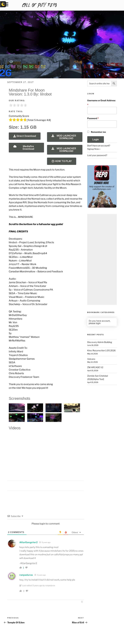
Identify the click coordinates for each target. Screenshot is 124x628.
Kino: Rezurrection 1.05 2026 (101, 350)
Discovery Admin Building (99, 342)
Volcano (91, 359)
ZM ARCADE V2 (95, 367)
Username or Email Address (101, 102)
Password (93, 118)
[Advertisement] (102, 259)
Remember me (98, 132)
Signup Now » (93, 149)
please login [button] (95, 323)
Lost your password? (97, 155)
